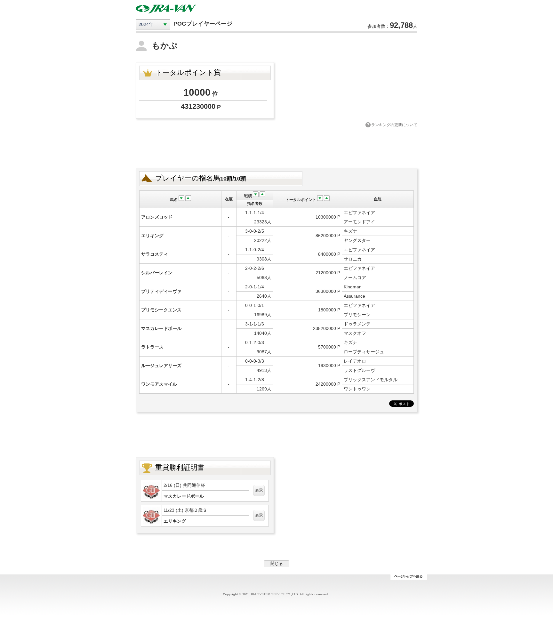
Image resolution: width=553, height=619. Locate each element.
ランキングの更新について (394, 125)
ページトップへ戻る (408, 577)
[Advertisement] (276, 147)
